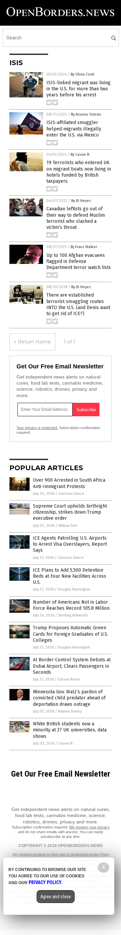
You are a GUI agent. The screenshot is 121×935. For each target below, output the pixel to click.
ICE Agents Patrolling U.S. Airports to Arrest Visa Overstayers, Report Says (70, 544)
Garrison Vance (71, 493)
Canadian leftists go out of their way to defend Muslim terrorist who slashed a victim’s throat (75, 218)
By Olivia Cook (82, 74)
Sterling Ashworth (73, 615)
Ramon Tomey (70, 711)
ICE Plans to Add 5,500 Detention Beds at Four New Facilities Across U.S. (69, 576)
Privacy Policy (45, 882)
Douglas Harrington (74, 589)
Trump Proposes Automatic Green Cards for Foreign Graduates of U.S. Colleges (70, 634)
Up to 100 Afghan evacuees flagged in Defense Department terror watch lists (78, 261)
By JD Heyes (81, 201)
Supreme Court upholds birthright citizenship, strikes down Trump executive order (70, 512)
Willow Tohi (67, 525)
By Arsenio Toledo (86, 114)
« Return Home (32, 342)
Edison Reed (69, 679)
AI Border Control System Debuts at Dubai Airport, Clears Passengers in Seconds (72, 666)
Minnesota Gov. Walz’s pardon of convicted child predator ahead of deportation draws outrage (69, 698)
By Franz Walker (84, 247)
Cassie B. (65, 743)
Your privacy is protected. (37, 428)
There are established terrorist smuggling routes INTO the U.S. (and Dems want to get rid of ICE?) (78, 304)
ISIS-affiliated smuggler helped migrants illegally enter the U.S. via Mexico (73, 129)
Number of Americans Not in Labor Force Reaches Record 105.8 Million (71, 605)
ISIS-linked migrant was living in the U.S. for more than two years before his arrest (78, 89)
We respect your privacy (89, 827)
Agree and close (55, 896)
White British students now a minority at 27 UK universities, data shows (70, 730)
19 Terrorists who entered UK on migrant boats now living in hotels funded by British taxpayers (78, 172)
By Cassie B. (80, 154)
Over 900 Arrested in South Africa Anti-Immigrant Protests (69, 483)
